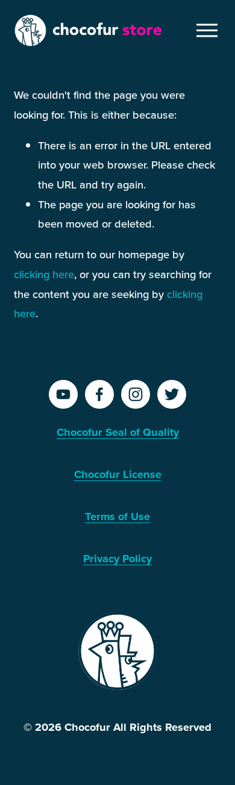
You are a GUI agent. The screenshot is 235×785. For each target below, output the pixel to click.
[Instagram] (135, 394)
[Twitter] (171, 394)
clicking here (44, 274)
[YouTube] (63, 394)
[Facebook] (99, 394)
